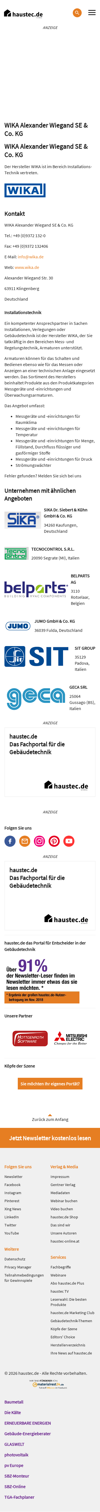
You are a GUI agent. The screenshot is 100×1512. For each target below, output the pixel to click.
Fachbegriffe (61, 1267)
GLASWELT (14, 1444)
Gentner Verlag (63, 1184)
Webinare (58, 1275)
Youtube (68, 841)
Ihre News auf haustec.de (71, 1353)
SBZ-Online (15, 1486)
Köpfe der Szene (64, 1328)
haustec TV (60, 1291)
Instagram (39, 841)
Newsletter (24, 841)
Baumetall (13, 1402)
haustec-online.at (65, 1241)
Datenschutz (14, 1258)
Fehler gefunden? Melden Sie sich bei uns (42, 475)
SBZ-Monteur (16, 1476)
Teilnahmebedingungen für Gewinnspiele (24, 1278)
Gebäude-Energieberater (27, 1433)
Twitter (10, 1225)
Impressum (60, 1176)
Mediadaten (60, 1192)
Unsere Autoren (64, 1233)
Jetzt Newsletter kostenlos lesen (50, 1138)
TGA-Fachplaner (19, 1497)
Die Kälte (12, 1412)
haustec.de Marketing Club (72, 1312)
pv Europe (13, 1465)
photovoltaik (16, 1454)
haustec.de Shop (64, 1216)
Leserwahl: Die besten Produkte (69, 1302)
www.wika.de (27, 267)
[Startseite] (23, 14)
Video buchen (62, 1208)
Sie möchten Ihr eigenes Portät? (50, 1083)
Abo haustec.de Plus (67, 1283)
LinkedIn (11, 1216)
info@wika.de (31, 256)
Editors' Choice (63, 1336)
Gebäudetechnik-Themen (71, 1320)
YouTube (11, 1233)
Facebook (10, 841)
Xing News (12, 1208)
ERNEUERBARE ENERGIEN (27, 1423)
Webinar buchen (64, 1200)
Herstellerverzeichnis (68, 1344)
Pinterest (54, 841)
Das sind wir (60, 1225)
